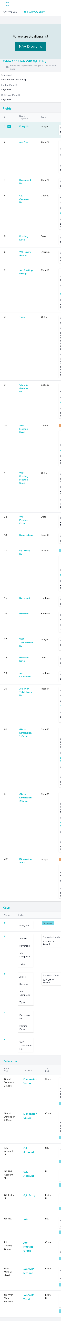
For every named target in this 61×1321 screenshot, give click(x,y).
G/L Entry (29, 1195)
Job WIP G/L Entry (34, 11)
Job (25, 1219)
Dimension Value (30, 1081)
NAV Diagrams (30, 46)
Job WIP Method (28, 1271)
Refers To (10, 1061)
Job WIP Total (28, 1297)
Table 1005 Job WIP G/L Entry (24, 61)
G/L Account (28, 1150)
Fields (7, 109)
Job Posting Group (28, 1247)
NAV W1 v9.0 (10, 11)
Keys (6, 908)
